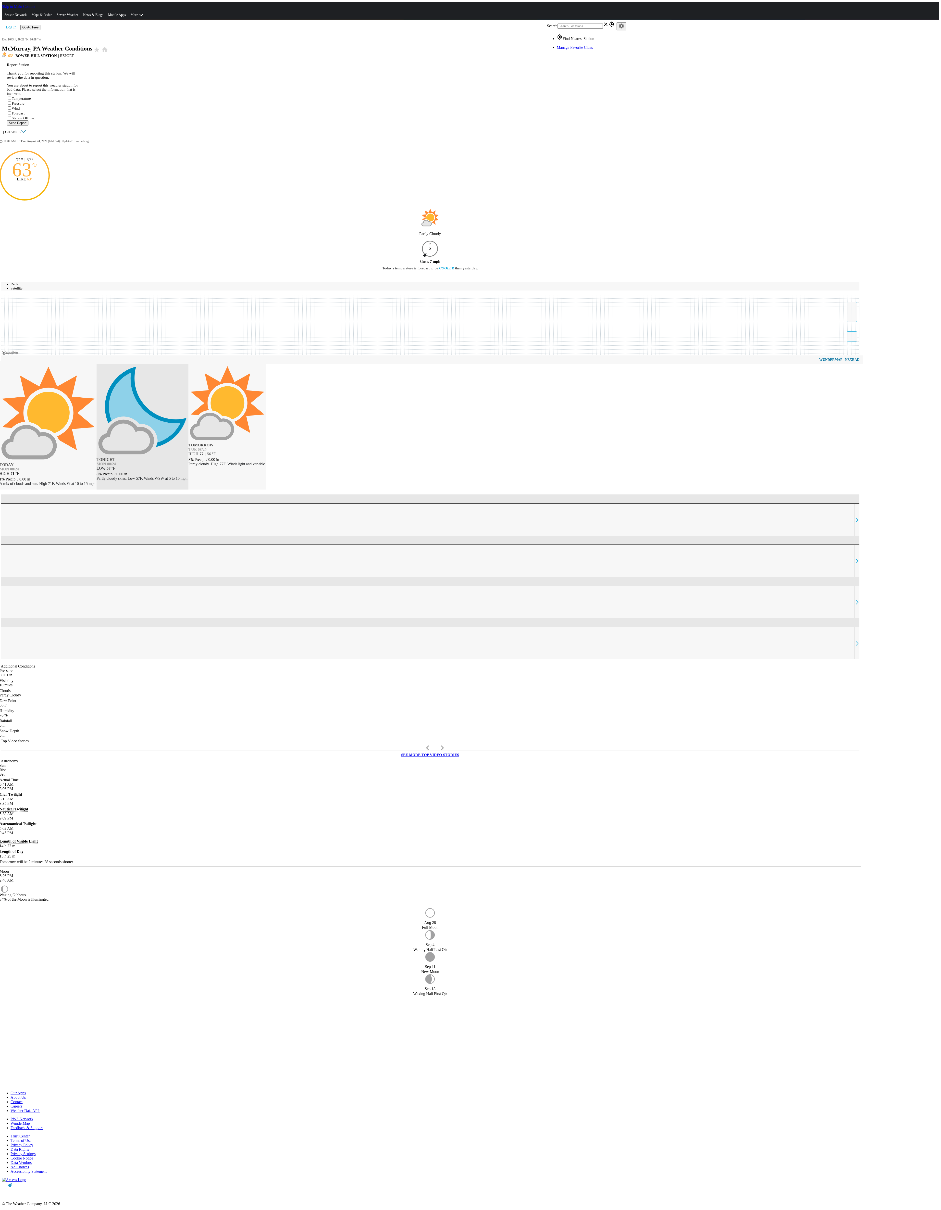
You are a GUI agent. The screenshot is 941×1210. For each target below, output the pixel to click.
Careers (16, 1106)
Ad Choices (20, 1167)
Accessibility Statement (29, 1171)
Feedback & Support (27, 1128)
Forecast (18, 113)
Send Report (17, 123)
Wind (16, 108)
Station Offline (23, 118)
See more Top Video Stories (430, 755)
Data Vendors (21, 1162)
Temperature (21, 99)
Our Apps (18, 1093)
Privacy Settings (23, 1154)
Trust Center (20, 1136)
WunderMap (830, 360)
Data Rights (20, 1149)
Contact (17, 1102)
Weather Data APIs (25, 1111)
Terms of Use (21, 1140)
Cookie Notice (22, 1158)
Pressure (18, 103)
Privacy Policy (22, 1145)
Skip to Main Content (19, 6)
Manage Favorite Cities (575, 47)
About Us (18, 1097)
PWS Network (22, 1119)
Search (552, 26)
